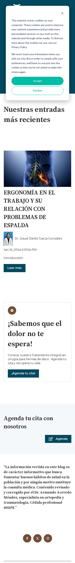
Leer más (14, 268)
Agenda (62, 439)
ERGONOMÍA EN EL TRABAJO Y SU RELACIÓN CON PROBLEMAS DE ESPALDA (29, 209)
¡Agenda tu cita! (23, 373)
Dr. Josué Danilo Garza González (38, 238)
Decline (37, 90)
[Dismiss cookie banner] (62, 13)
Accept (37, 80)
